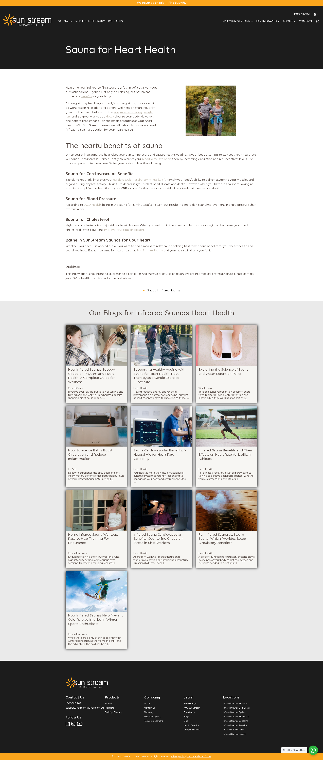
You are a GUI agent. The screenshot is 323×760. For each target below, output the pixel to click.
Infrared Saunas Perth (233, 729)
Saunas (63, 21)
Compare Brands (192, 729)
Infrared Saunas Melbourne (236, 716)
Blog (186, 720)
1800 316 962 (301, 14)
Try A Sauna (189, 712)
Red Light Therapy (90, 21)
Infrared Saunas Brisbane (235, 703)
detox (110, 116)
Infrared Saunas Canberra (235, 720)
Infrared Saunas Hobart (234, 734)
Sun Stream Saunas (150, 250)
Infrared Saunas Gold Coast (236, 707)
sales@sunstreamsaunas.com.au (85, 707)
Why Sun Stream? (236, 21)
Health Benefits (191, 725)
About (288, 21)
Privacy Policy (178, 756)
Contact (305, 21)
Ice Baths (115, 21)
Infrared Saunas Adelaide (235, 725)
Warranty (149, 712)
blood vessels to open (156, 159)
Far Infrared (266, 21)
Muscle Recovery (77, 553)
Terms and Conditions (199, 756)
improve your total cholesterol (125, 229)
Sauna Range (190, 703)
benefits (86, 96)
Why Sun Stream (192, 707)
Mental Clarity (75, 388)
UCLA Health (92, 204)
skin (116, 112)
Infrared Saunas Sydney (234, 712)
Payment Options (152, 716)
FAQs (186, 716)
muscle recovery (131, 112)
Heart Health (140, 388)
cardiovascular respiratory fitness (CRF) (139, 179)
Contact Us (149, 707)
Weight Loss (205, 388)
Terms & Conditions (153, 720)
